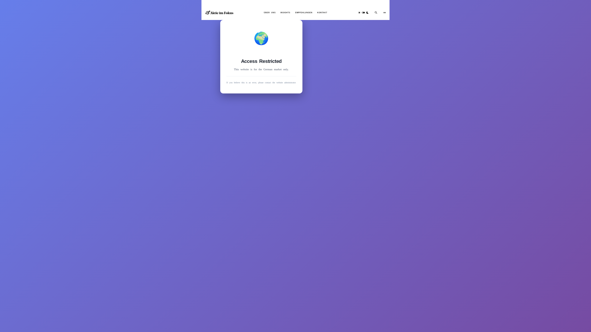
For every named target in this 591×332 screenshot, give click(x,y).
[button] (363, 12)
